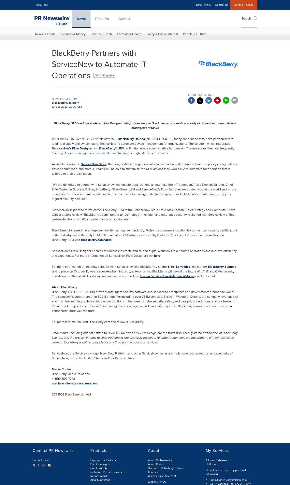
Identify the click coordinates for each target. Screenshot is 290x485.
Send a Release (244, 5)
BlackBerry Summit (222, 266)
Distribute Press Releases (106, 472)
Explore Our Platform (103, 460)
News (81, 18)
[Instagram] (49, 465)
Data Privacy (203, 5)
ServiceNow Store (94, 164)
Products (102, 18)
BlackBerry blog (178, 266)
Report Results (99, 476)
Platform (211, 464)
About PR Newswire (160, 460)
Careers (153, 472)
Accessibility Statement (162, 476)
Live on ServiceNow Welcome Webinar (167, 276)
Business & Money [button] (73, 34)
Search (246, 18)
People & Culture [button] (195, 34)
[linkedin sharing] (208, 101)
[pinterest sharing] (217, 101)
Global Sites (155, 482)
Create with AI (98, 468)
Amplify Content (100, 480)
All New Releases (216, 460)
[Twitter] (34, 465)
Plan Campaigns (100, 464)
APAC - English (103, 75)
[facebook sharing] (191, 101)
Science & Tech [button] (101, 34)
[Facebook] (39, 465)
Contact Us (221, 5)
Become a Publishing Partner (165, 468)
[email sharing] (234, 101)
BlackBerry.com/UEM (96, 240)
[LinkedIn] (44, 465)
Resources (41, 5)
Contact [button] (124, 18)
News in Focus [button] (45, 34)
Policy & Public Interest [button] (162, 34)
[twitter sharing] (200, 101)
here (157, 255)
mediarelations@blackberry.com (75, 383)
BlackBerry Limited (131, 139)
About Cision (156, 464)
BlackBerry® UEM (111, 148)
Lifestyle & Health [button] (129, 34)
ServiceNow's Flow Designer (72, 148)
